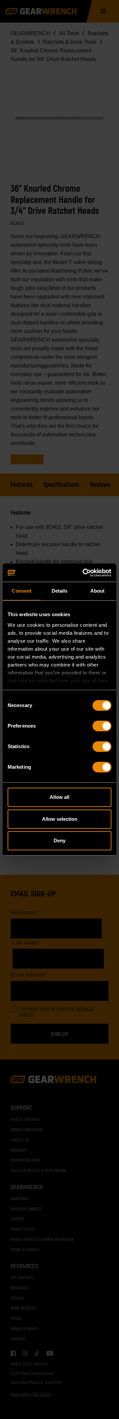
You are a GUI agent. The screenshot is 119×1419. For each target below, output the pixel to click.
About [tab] (97, 591)
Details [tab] (60, 591)
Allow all (59, 797)
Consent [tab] (21, 591)
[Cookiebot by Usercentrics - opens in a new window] (84, 572)
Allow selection (59, 819)
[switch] (102, 726)
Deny (59, 840)
